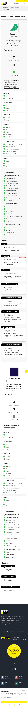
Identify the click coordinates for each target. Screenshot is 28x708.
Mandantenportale (9, 82)
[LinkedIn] (2, 683)
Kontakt (5, 632)
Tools (11, 7)
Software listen (20, 632)
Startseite (5, 7)
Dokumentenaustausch (10, 84)
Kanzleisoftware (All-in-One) (11, 88)
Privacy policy (23, 690)
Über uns (11, 632)
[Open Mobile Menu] (24, 3)
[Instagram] (16, 677)
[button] (26, 371)
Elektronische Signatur (10, 86)
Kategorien (17, 3)
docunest (17, 7)
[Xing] (16, 683)
